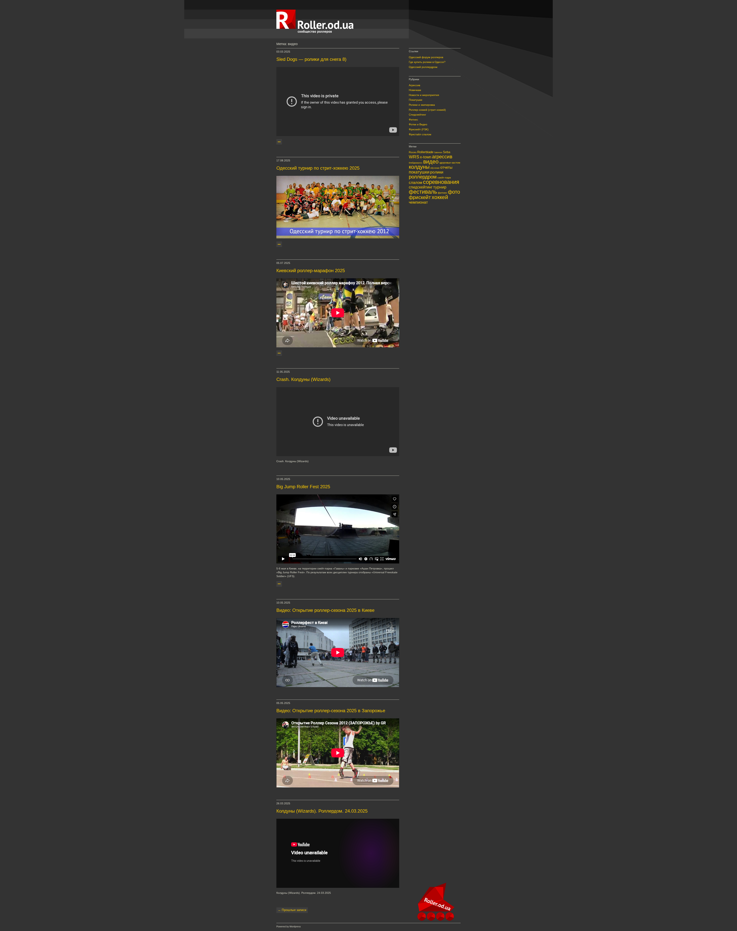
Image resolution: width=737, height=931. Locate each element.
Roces (412, 152)
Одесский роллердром (423, 67)
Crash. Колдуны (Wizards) (303, 379)
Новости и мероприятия (424, 95)
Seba (446, 152)
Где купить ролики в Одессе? (427, 62)
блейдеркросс (415, 163)
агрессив (442, 156)
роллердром (423, 177)
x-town (425, 157)
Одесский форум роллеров (426, 57)
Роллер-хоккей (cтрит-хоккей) (427, 109)
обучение (435, 168)
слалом (415, 182)
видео (431, 161)
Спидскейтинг (417, 114)
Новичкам (415, 90)
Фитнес (413, 119)
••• (279, 141)
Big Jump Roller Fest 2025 (303, 486)
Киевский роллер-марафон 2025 (310, 270)
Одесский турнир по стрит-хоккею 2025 (317, 168)
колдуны (419, 167)
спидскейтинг (420, 187)
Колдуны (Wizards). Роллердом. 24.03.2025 (322, 811)
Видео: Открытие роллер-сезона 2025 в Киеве (325, 610)
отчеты (446, 167)
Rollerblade (425, 152)
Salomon (438, 152)
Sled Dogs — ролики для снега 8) (311, 59)
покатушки (419, 172)
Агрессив (414, 85)
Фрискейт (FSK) (419, 129)
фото (454, 192)
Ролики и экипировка (422, 104)
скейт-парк (444, 177)
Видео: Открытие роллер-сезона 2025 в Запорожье (330, 710)
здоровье (445, 162)
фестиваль (423, 192)
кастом (456, 162)
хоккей (440, 197)
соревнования (441, 182)
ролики (436, 172)
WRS (414, 156)
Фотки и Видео (418, 124)
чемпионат (418, 202)
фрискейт (420, 197)
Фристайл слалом (420, 134)
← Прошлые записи (292, 910)
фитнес (442, 192)
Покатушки (415, 99)
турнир (439, 187)
